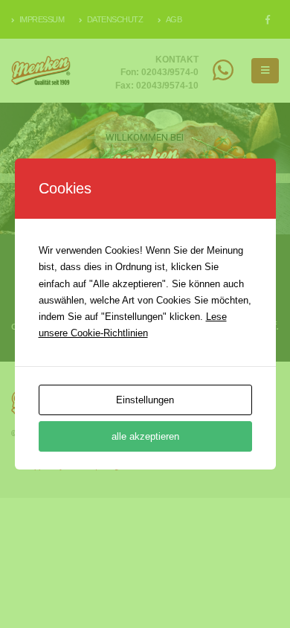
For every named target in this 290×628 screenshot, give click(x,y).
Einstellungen (145, 400)
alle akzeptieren (145, 436)
